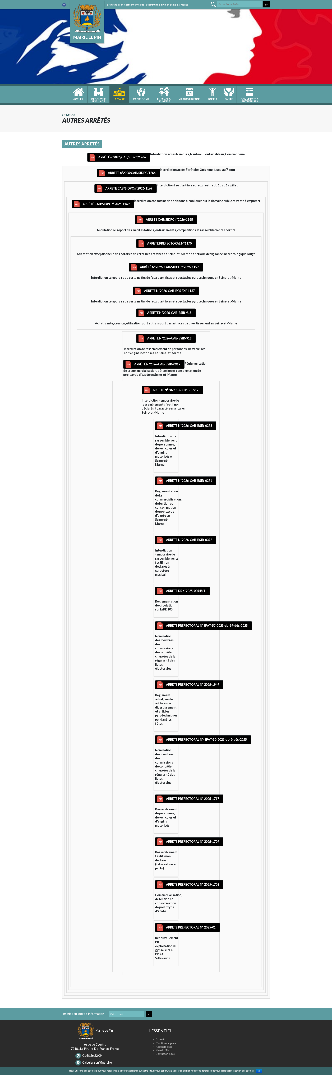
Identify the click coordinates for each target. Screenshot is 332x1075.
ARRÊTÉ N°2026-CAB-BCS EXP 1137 (169, 291)
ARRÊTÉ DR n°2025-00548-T (185, 591)
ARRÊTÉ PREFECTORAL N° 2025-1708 (192, 884)
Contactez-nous (165, 1053)
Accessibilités (164, 1046)
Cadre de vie (141, 99)
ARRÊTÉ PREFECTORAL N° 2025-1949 (192, 684)
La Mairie (119, 99)
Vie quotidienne (189, 99)
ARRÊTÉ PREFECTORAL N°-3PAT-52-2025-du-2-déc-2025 (206, 739)
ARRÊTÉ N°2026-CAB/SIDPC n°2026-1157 (169, 267)
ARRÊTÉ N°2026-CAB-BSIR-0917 (157, 364)
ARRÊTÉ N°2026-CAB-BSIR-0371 (189, 481)
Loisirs (212, 99)
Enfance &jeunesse (164, 100)
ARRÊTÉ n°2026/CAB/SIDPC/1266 (122, 157)
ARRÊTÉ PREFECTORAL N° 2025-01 (191, 927)
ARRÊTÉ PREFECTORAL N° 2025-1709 (192, 841)
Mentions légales (166, 1043)
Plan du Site (162, 1050)
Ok (259, 1071)
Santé (229, 99)
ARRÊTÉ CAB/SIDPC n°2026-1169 (128, 188)
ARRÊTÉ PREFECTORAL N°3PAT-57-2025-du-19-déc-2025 (207, 625)
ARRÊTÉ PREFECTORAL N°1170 (169, 243)
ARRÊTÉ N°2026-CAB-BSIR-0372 (189, 540)
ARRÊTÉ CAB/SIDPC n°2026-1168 (169, 219)
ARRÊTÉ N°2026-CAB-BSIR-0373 (189, 426)
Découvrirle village (98, 100)
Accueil (78, 99)
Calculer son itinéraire (97, 1062)
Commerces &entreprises (250, 100)
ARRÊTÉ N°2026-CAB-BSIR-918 (169, 313)
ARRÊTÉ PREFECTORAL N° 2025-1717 (192, 799)
